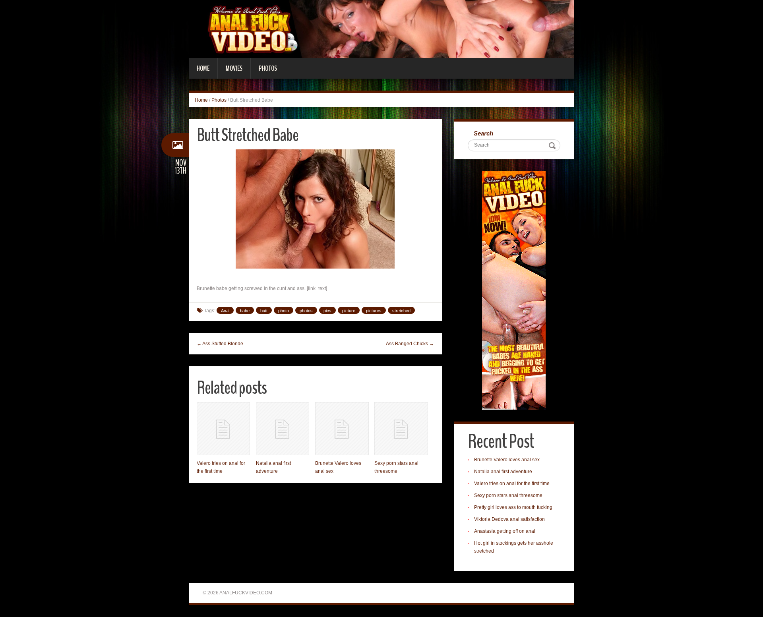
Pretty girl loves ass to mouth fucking (513, 507)
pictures (374, 310)
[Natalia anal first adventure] (282, 428)
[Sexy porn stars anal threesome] (401, 428)
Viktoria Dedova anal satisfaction (509, 519)
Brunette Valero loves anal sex (507, 459)
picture (348, 310)
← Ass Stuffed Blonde (220, 343)
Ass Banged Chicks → (410, 343)
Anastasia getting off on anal (504, 531)
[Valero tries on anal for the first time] (223, 428)
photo (283, 310)
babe (245, 310)
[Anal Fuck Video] (381, 28)
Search (483, 133)
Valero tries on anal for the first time (512, 483)
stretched (401, 310)
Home (203, 68)
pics (327, 310)
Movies (234, 68)
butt (263, 310)
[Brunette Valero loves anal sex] (341, 428)
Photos (268, 68)
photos (306, 310)
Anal (225, 310)
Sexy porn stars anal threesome (508, 495)
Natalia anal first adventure (503, 471)
